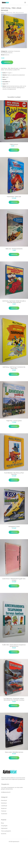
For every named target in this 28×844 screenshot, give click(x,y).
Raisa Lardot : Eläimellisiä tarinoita (14, 752)
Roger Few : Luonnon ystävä (14, 420)
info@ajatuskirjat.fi (5, 792)
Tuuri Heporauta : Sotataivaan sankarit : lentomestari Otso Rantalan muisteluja (14, 699)
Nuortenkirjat (4, 52)
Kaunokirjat (4, 800)
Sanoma (10, 52)
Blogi (2, 823)
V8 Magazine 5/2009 (14, 526)
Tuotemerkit (17, 51)
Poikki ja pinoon (14, 144)
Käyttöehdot (4, 828)
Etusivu (3, 12)
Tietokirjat (3, 811)
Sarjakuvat (3, 808)
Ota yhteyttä (4, 825)
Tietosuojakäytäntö (6, 831)
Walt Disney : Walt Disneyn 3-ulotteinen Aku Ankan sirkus (14, 367)
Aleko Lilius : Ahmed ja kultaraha (14, 248)
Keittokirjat (4, 803)
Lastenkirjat (10, 51)
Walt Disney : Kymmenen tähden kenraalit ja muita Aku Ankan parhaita (14, 301)
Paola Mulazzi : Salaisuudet (14, 196)
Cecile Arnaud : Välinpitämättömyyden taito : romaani (14, 579)
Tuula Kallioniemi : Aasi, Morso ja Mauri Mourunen (14, 473)
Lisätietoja (7, 62)
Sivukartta (3, 833)
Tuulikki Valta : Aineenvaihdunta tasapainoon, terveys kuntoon (14, 645)
